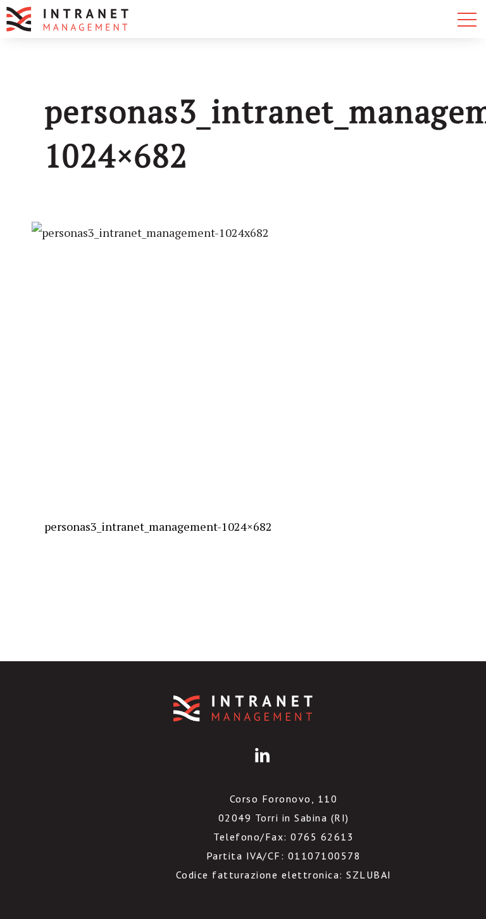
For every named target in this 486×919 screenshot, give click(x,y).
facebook (226, 765)
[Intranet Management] (68, 19)
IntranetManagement (243, 708)
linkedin (260, 765)
